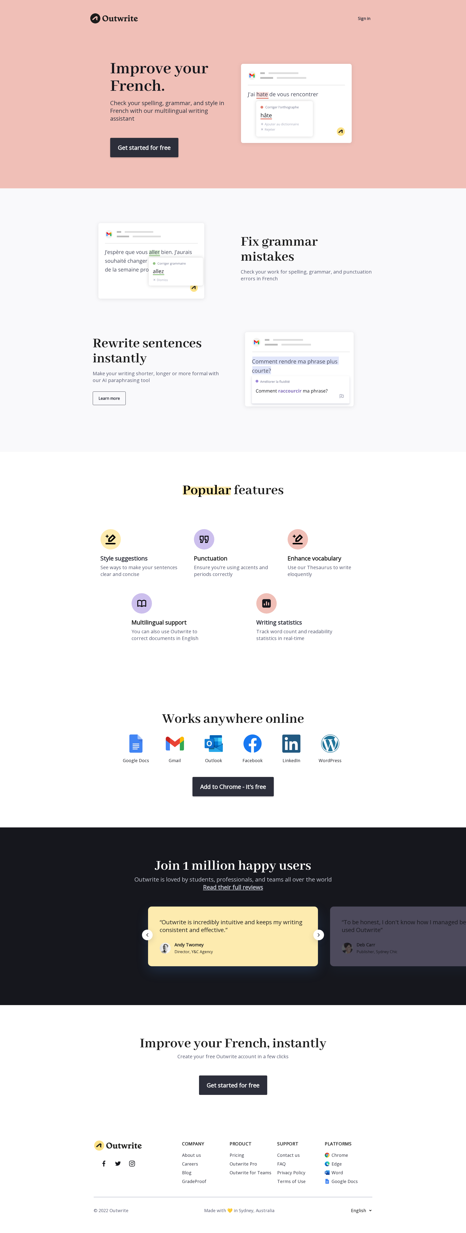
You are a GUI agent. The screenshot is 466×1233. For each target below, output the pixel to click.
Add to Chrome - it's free (233, 787)
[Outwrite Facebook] (104, 1164)
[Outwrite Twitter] (118, 1164)
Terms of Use (291, 1181)
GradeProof (194, 1181)
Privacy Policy (291, 1172)
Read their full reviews (233, 887)
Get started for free (144, 147)
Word (337, 1172)
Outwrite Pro (243, 1164)
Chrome (340, 1155)
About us (191, 1155)
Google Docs (345, 1181)
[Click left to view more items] (147, 935)
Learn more (109, 398)
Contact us (288, 1155)
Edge (337, 1164)
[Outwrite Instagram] (132, 1164)
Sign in (364, 18)
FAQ (281, 1164)
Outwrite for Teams (250, 1172)
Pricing (237, 1155)
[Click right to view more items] (318, 935)
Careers (190, 1164)
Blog (186, 1172)
